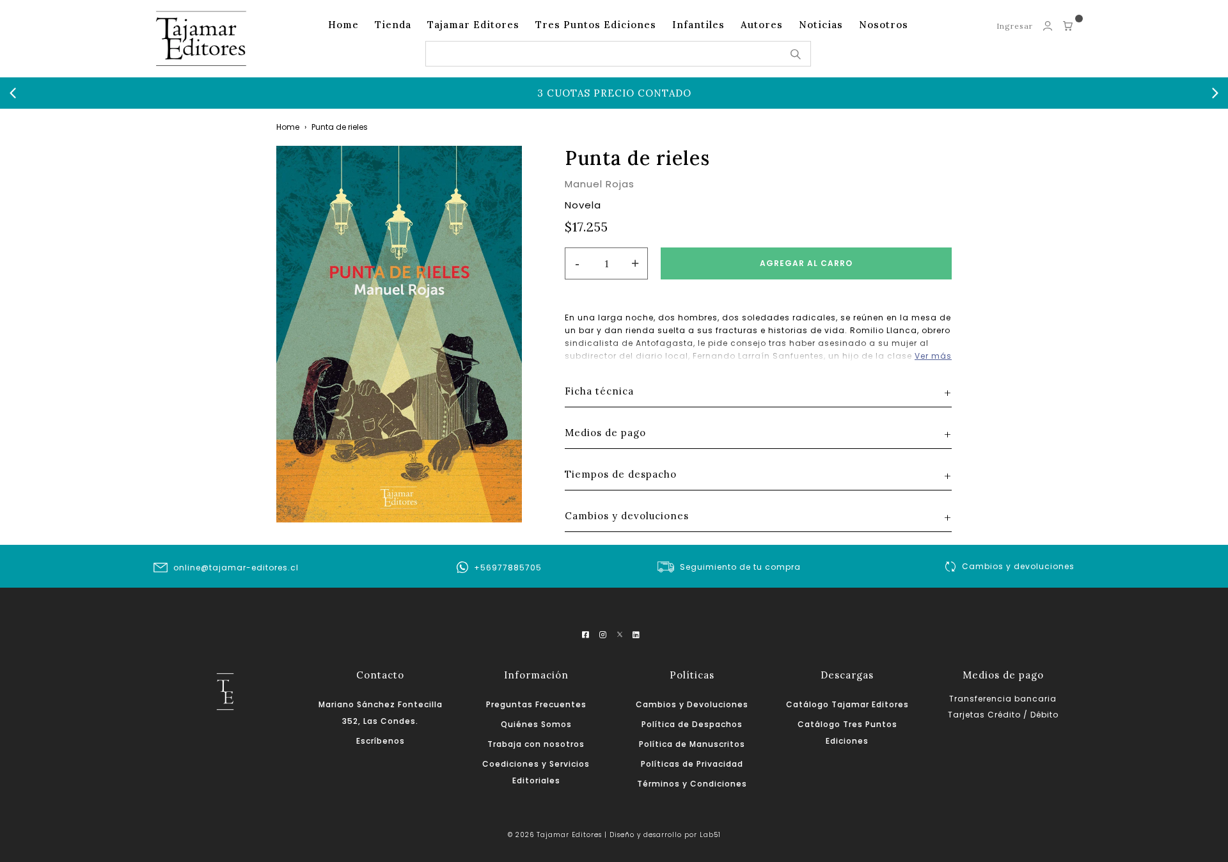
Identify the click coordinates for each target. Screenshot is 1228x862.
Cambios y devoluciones (1018, 566)
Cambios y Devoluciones (692, 704)
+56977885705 (508, 567)
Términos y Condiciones (692, 783)
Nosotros (883, 25)
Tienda (393, 25)
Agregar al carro (806, 263)
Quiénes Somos (536, 724)
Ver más (933, 355)
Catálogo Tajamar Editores (847, 704)
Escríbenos (380, 740)
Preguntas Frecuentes (536, 704)
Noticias (821, 25)
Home (343, 25)
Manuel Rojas (599, 184)
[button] (13, 93)
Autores (762, 25)
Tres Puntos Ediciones (595, 25)
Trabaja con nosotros (536, 744)
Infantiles (698, 25)
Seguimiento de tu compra (740, 566)
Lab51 (710, 835)
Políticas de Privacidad (692, 763)
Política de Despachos (692, 724)
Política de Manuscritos (692, 744)
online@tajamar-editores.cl (236, 567)
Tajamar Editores (473, 25)
